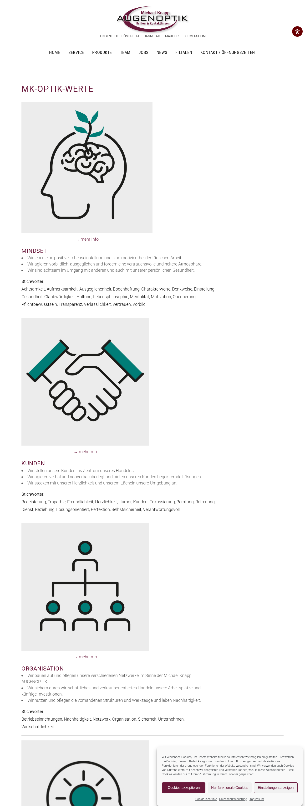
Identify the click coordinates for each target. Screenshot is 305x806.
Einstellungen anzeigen (276, 788)
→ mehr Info (87, 239)
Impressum (256, 799)
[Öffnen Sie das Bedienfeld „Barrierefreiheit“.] (297, 31)
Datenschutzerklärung (233, 799)
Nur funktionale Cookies (229, 788)
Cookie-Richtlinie (206, 799)
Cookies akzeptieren (184, 788)
